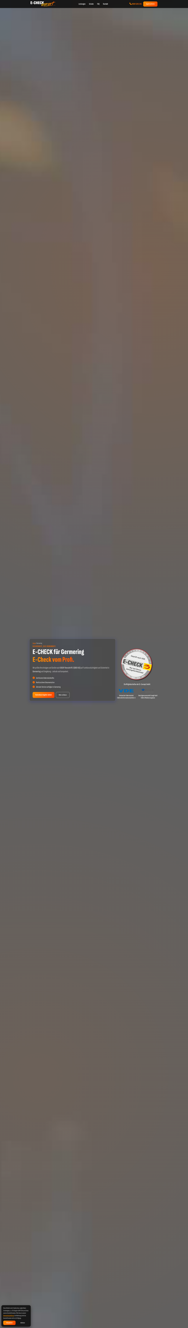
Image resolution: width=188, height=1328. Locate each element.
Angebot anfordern (150, 4)
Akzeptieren (9, 1323)
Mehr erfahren (63, 695)
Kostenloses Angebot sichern (43, 695)
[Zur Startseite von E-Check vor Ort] (43, 4)
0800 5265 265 (137, 4)
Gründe (91, 4)
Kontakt (105, 4)
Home (34, 643)
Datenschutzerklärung (8, 1315)
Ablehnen (22, 1323)
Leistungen (82, 4)
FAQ (98, 4)
